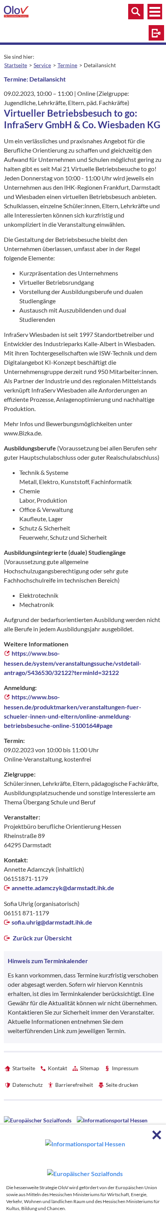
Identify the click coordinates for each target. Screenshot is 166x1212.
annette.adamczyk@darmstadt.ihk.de (63, 887)
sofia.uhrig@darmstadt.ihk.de (52, 922)
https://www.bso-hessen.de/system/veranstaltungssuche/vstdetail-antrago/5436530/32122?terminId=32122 (72, 662)
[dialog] (83, 1168)
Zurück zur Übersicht (42, 938)
